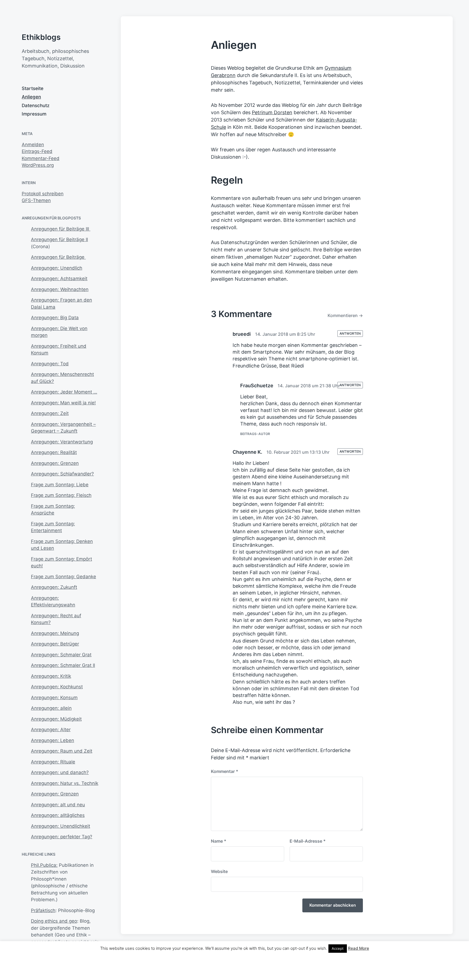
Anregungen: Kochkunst (57, 686)
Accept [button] (338, 948)
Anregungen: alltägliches (58, 815)
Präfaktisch (43, 910)
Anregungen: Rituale (53, 762)
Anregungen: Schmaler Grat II (63, 665)
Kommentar (224, 771)
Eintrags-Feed (37, 151)
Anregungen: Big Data (55, 317)
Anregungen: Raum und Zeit (61, 751)
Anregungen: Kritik (51, 676)
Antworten (350, 333)
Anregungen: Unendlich (56, 268)
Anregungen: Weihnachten (59, 289)
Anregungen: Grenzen (55, 463)
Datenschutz (35, 105)
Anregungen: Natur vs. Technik (64, 783)
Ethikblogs (41, 37)
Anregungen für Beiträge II (59, 239)
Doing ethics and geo (54, 921)
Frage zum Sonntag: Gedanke (63, 576)
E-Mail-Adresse (308, 841)
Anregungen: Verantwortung (62, 442)
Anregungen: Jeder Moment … (64, 392)
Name (218, 841)
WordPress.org (38, 165)
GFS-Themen (36, 200)
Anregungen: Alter (51, 729)
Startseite (32, 88)
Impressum (34, 114)
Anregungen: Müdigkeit (56, 719)
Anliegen (31, 97)
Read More (358, 948)
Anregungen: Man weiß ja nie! (63, 402)
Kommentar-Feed (40, 158)
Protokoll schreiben (43, 193)
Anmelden (33, 144)
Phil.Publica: (44, 865)
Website (219, 871)
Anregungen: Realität (54, 452)
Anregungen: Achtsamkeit (59, 278)
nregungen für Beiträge (60, 257)
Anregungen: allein (51, 708)
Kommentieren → (345, 315)
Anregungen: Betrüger (55, 644)
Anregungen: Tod (50, 363)
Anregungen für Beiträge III (60, 229)
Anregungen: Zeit (50, 413)
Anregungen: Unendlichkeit (60, 826)
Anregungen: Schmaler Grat (61, 654)
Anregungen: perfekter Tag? (61, 836)
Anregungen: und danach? (60, 772)
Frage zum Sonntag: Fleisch (61, 495)
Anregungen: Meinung (55, 633)
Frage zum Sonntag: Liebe (59, 484)
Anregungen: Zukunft (54, 587)
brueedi (242, 334)
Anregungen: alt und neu (58, 804)
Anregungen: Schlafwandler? (62, 474)
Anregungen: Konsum (54, 697)
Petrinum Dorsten (272, 112)
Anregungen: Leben (52, 740)
